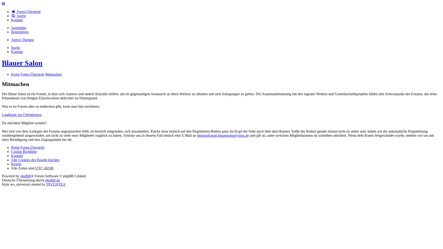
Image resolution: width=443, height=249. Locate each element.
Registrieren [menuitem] (20, 32)
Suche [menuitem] (21, 16)
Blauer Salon (22, 63)
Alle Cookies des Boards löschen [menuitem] (35, 160)
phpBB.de (52, 180)
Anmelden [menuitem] (18, 28)
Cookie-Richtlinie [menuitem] (24, 152)
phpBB (25, 176)
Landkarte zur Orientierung (22, 115)
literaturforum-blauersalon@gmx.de (223, 135)
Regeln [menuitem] (16, 164)
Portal (15, 74)
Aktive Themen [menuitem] (22, 40)
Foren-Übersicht (32, 147)
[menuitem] (17, 20)
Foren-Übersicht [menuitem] (28, 12)
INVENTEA (56, 184)
